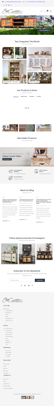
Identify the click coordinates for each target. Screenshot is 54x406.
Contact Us (6, 383)
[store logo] (12, 11)
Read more (3, 221)
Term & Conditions (8, 388)
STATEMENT (19, 56)
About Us (5, 379)
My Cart (5, 368)
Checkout (5, 373)
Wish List (5, 371)
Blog (4, 381)
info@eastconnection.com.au (14, 1)
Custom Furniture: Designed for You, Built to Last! (7, 201)
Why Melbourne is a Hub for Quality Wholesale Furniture (25, 200)
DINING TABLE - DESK (34, 81)
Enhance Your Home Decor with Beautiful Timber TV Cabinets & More (41, 201)
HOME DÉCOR (7, 56)
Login (4, 366)
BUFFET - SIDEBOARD (34, 69)
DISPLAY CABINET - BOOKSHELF (11, 81)
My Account (6, 364)
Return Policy (6, 386)
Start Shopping (7, 159)
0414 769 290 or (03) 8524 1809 (36, 1)
